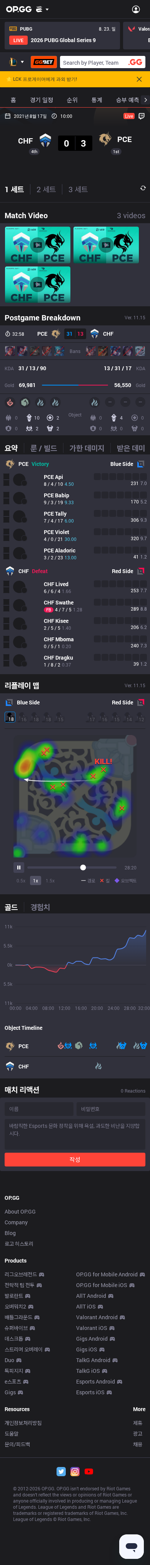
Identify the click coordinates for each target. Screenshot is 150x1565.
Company (16, 1222)
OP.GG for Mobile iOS (101, 1285)
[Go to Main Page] (19, 9)
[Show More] (42, 9)
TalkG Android (93, 1360)
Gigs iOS (86, 1349)
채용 (137, 1444)
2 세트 (46, 189)
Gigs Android (92, 1338)
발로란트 (14, 1295)
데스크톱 (14, 1338)
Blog (10, 1233)
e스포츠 (13, 1381)
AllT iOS (86, 1306)
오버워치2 (15, 1306)
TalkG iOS (88, 1370)
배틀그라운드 (18, 1317)
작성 (75, 1159)
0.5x (21, 880)
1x (35, 880)
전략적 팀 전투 (20, 1285)
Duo (9, 1360)
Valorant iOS (91, 1327)
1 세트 (14, 189)
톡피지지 (14, 1370)
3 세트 (78, 189)
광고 (137, 1433)
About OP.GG (20, 1211)
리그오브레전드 (21, 1274)
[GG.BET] (44, 62)
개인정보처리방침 (23, 1422)
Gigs (10, 1392)
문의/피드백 (17, 1444)
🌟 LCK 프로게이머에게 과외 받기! (41, 79)
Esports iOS (90, 1392)
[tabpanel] (75, 564)
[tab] (14, 448)
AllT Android (91, 1295)
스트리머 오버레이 (24, 1349)
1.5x (50, 880)
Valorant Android (97, 1317)
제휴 (137, 1422)
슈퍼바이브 (16, 1327)
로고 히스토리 (19, 1243)
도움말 (11, 1433)
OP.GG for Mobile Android (107, 1274)
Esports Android (95, 1381)
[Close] (139, 79)
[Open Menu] (136, 9)
